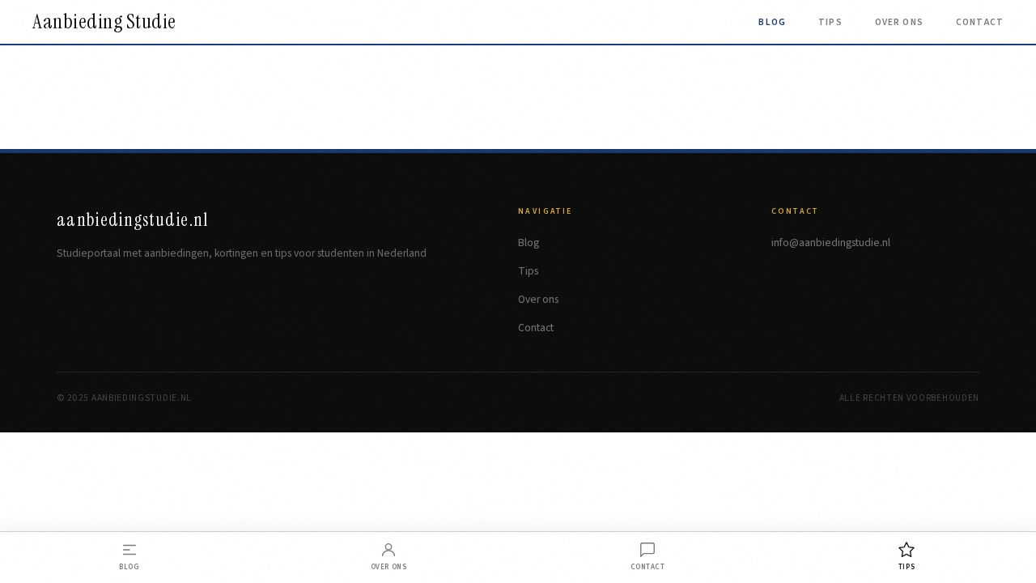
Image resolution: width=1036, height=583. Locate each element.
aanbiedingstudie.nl (133, 220)
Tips (830, 22)
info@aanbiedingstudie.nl (830, 242)
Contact (980, 22)
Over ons (899, 22)
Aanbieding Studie (104, 21)
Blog (772, 22)
